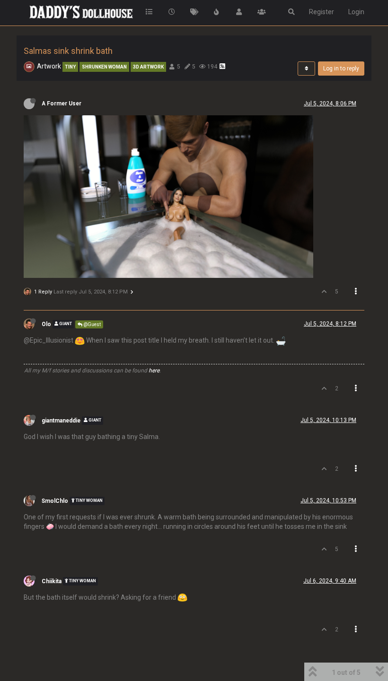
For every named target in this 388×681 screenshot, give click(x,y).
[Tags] (194, 12)
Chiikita (52, 581)
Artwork (49, 66)
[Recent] (171, 12)
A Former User (61, 103)
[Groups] (261, 12)
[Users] (239, 12)
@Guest (91, 324)
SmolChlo (55, 501)
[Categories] (149, 12)
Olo (46, 324)
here (154, 370)
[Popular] (216, 12)
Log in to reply (341, 68)
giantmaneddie (61, 420)
